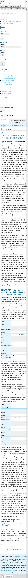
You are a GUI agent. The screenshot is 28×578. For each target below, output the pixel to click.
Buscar (3, 576)
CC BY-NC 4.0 (8, 533)
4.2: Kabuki (11, 530)
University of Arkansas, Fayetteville (14, 137)
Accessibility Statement (6, 570)
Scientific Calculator (8, 86)
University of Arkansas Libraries (14, 138)
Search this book (4, 28)
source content (6, 538)
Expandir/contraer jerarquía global (2, 126)
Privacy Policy (11, 568)
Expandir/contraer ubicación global (26, 125)
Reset (2, 44)
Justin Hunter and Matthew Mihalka (15, 135)
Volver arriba (4, 544)
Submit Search (4, 33)
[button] (5, 97)
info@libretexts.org (8, 572)
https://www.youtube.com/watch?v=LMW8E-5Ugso (13, 334)
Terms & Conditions (20, 568)
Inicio (7, 125)
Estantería (17, 125)
